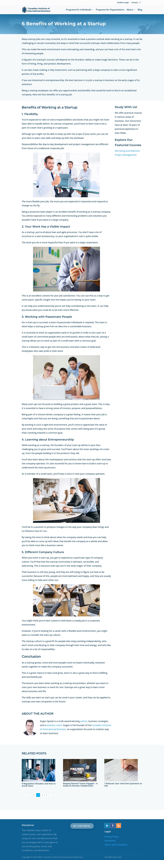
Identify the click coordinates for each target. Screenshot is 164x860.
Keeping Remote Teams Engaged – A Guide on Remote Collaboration (80, 784)
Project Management (126, 154)
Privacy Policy (111, 836)
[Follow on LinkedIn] (107, 825)
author (83, 721)
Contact (134, 2)
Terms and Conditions (116, 844)
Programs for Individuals (78, 9)
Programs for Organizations (110, 9)
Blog (140, 9)
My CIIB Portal (82, 826)
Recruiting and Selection (127, 150)
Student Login (123, 2)
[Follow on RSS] (118, 825)
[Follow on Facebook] (112, 825)
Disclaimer (110, 840)
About (130, 9)
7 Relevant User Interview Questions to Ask (123, 784)
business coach (54, 725)
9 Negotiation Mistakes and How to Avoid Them (39, 784)
